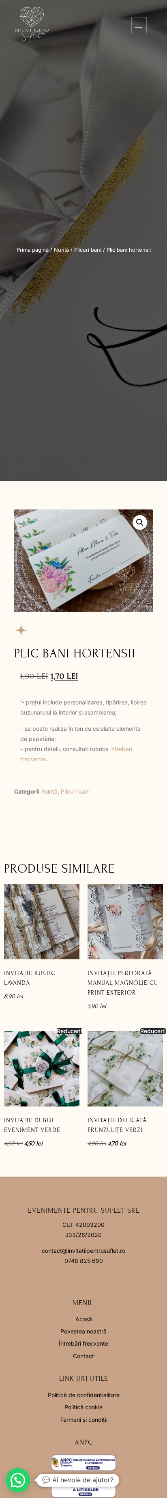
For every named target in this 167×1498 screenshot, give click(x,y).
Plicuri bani (87, 250)
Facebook (58, 1279)
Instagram (96, 1279)
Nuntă (61, 250)
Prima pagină (33, 250)
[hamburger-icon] (139, 25)
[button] (140, 522)
